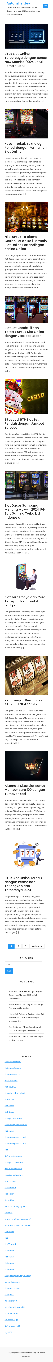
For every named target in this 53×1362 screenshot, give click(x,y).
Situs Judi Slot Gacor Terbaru (17, 1225)
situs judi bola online (14, 1162)
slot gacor (9, 1194)
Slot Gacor (9, 1099)
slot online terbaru (13, 1061)
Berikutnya (37, 946)
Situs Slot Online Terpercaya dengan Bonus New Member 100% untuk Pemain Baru (26, 60)
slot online (9, 1131)
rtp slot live (9, 1200)
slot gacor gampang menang (18, 1275)
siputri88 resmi (11, 1313)
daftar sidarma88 (12, 1326)
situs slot (8, 1212)
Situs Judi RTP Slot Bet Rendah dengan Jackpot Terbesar (24, 423)
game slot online (12, 1282)
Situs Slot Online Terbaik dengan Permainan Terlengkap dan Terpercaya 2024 (23, 884)
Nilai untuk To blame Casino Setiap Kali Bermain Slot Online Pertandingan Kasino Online (26, 243)
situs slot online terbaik (15, 1093)
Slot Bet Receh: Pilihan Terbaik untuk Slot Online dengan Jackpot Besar (24, 332)
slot (6, 1150)
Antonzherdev (18, 3)
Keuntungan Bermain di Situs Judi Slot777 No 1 (23, 702)
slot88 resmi (10, 1244)
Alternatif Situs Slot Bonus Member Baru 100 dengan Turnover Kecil (25, 790)
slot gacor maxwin (13, 1288)
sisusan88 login (11, 1319)
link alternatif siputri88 (15, 1307)
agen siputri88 (11, 1080)
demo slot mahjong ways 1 (16, 1206)
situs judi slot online (13, 1118)
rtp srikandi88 (11, 1301)
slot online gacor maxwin (16, 1124)
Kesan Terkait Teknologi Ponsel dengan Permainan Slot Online (26, 148)
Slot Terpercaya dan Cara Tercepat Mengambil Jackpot (25, 601)
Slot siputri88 (10, 1087)
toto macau (10, 1181)
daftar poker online (13, 1156)
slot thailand (10, 1187)
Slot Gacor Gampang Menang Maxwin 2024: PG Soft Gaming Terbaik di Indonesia (25, 511)
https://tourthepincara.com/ (18, 1219)
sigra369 (8, 1332)
